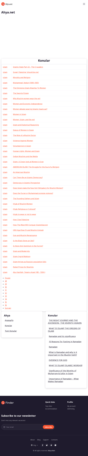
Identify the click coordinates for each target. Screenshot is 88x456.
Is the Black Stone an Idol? (23, 240)
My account (71, 406)
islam (5, 67)
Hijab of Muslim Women (23, 204)
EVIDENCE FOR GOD (58, 360)
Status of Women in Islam (23, 130)
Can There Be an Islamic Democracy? (28, 177)
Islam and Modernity (21, 251)
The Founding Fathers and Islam (26, 198)
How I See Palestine (21, 219)
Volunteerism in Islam (22, 146)
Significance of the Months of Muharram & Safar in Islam (62, 372)
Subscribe (48, 427)
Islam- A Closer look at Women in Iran (28, 162)
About (32, 440)
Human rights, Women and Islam (26, 151)
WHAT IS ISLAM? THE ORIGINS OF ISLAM (64, 329)
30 (6, 287)
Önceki (7, 278)
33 (6, 296)
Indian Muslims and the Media (25, 156)
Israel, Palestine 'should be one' (26, 72)
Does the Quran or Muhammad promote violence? (33, 193)
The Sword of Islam (21, 93)
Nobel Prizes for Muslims (23, 267)
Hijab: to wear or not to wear (24, 214)
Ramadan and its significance (62, 336)
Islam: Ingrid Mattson (21, 256)
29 (6, 284)
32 (6, 293)
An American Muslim (21, 172)
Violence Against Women (23, 140)
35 (6, 302)
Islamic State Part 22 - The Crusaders (28, 67)
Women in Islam (19, 114)
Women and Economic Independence (27, 104)
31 (6, 290)
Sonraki (8, 308)
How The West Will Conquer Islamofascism (30, 225)
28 (6, 281)
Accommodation (51, 409)
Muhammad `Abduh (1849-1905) (26, 83)
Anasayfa (9, 320)
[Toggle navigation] (84, 4)
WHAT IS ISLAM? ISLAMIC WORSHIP (65, 365)
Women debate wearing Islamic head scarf (30, 109)
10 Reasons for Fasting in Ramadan (65, 341)
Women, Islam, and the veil (24, 119)
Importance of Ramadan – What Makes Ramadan (63, 380)
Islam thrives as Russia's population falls (29, 262)
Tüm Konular (11, 331)
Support (46, 440)
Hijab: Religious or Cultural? (24, 209)
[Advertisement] (44, 42)
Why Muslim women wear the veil (26, 98)
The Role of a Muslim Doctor (24, 135)
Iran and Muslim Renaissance (25, 235)
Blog (38, 440)
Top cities (48, 406)
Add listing (70, 409)
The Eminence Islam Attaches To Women (29, 88)
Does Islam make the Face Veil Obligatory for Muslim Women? (38, 188)
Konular (8, 325)
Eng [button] (34, 445)
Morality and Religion (21, 77)
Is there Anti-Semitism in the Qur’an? (28, 246)
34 (6, 299)
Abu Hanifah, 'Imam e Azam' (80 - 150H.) (29, 272)
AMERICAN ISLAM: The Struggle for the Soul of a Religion (36, 167)
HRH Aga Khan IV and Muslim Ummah (28, 230)
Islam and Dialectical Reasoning (26, 125)
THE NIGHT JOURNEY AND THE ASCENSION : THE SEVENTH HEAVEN (65, 321)
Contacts (54, 440)
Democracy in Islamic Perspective (26, 183)
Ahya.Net (51, 451)
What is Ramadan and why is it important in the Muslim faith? (62, 353)
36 (6, 305)
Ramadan (53, 347)
